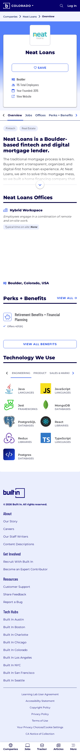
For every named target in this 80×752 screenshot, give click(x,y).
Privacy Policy (40, 714)
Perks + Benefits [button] (61, 115)
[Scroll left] (3, 115)
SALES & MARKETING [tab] (63, 373)
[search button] (61, 5)
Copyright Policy (40, 707)
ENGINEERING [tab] (21, 373)
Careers (8, 529)
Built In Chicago (14, 642)
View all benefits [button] (40, 344)
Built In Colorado (15, 650)
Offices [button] (40, 115)
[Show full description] (40, 184)
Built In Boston (14, 627)
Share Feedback (14, 594)
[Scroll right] (76, 115)
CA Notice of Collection (40, 733)
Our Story (10, 521)
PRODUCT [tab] (39, 373)
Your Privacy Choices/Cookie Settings (40, 727)
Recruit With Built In (18, 561)
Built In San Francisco (18, 673)
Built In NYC (12, 665)
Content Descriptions (18, 544)
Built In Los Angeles (17, 657)
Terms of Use (40, 720)
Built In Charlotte (15, 635)
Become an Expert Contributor (25, 569)
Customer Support (16, 587)
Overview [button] (15, 115)
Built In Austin (13, 619)
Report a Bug (13, 602)
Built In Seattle (14, 680)
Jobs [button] (28, 115)
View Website (24, 96)
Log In (72, 6)
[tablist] (40, 373)
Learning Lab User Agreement (40, 694)
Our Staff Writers (15, 536)
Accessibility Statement (40, 700)
